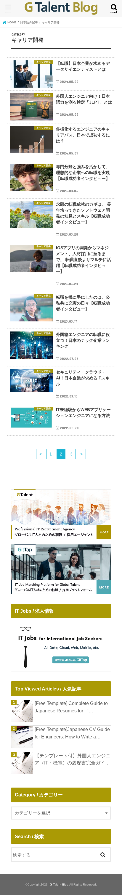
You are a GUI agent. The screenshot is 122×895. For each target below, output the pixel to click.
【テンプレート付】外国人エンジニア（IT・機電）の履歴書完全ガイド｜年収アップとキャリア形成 (72, 760)
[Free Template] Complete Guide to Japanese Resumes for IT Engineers (71, 707)
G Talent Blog (59, 884)
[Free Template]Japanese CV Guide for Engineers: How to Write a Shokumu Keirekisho (72, 733)
